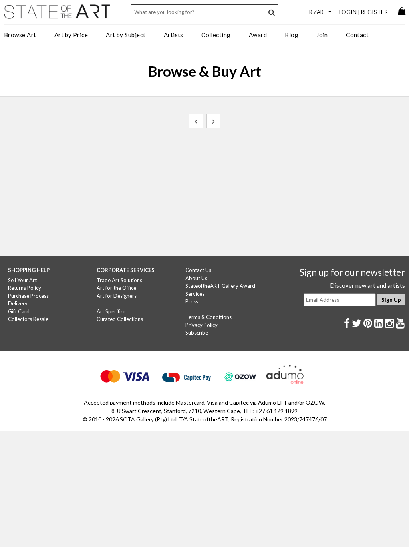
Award (258, 34)
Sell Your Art (22, 280)
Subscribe (196, 332)
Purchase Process (28, 296)
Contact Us (198, 270)
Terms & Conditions (208, 317)
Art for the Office (116, 288)
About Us (196, 278)
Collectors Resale (28, 319)
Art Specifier (111, 311)
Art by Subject (125, 34)
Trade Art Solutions (119, 280)
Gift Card (19, 311)
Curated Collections (120, 319)
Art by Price (71, 34)
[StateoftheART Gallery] (58, 14)
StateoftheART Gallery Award (220, 286)
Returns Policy (24, 288)
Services (194, 294)
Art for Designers (117, 296)
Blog (291, 34)
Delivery (18, 303)
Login (348, 11)
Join (322, 34)
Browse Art (20, 34)
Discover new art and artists (367, 285)
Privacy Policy (201, 325)
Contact (357, 34)
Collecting (216, 34)
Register (374, 11)
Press (191, 301)
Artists (173, 34)
